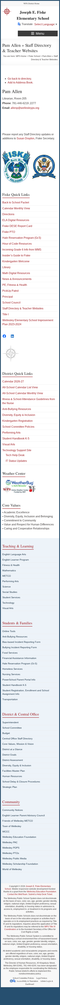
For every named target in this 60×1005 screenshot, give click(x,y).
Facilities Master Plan (13, 770)
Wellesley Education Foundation (19, 837)
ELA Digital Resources (15, 220)
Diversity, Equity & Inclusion (18, 415)
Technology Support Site (16, 450)
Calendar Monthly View (16, 208)
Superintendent (10, 722)
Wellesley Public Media (14, 858)
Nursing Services (11, 674)
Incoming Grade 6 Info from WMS (21, 249)
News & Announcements (17, 279)
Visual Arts (8, 444)
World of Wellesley (12, 869)
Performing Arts (11, 432)
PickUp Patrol (10, 290)
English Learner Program (15, 559)
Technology (8, 602)
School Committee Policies (18, 426)
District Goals (9, 754)
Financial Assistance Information (19, 658)
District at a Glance (12, 749)
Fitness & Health (11, 565)
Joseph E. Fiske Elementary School (33, 15)
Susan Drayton (25, 138)
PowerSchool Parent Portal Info (18, 679)
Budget (6, 733)
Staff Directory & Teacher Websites (22, 308)
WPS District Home (31, 3)
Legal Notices (41, 978)
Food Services (10, 652)
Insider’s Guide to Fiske (16, 255)
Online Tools (8, 631)
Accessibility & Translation (27, 981)
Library (6, 267)
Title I (5, 314)
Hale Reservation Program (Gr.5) (21, 237)
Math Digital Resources (16, 273)
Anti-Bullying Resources (16, 409)
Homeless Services (12, 669)
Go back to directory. (20, 78)
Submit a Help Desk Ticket (40, 894)
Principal (7, 296)
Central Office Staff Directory (17, 738)
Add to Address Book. (20, 82)
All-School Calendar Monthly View (22, 393)
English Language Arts (14, 554)
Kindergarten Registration (17, 420)
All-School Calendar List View (20, 387)
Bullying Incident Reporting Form (19, 647)
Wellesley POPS (10, 847)
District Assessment (12, 760)
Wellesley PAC (10, 842)
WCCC (6, 831)
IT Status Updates (16, 460)
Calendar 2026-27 (13, 381)
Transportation (10, 699)
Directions (8, 214)
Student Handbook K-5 (15, 438)
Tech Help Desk (15, 455)
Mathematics (9, 570)
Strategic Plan (9, 787)
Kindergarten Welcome (16, 261)
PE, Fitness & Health (14, 284)
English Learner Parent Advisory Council (23, 815)
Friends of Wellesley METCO (17, 820)
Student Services (11, 597)
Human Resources (12, 776)
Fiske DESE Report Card (17, 226)
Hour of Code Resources (17, 243)
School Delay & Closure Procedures (21, 781)
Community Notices (12, 810)
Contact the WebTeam (17, 894)
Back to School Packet (15, 202)
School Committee (12, 727)
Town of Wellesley (11, 826)
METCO (6, 576)
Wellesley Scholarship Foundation (20, 864)
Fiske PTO (8, 231)
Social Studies (9, 592)
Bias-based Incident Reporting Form (21, 642)
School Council (11, 302)
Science (6, 586)
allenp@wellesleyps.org (25, 107)
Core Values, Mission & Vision (18, 744)
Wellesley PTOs (10, 853)
